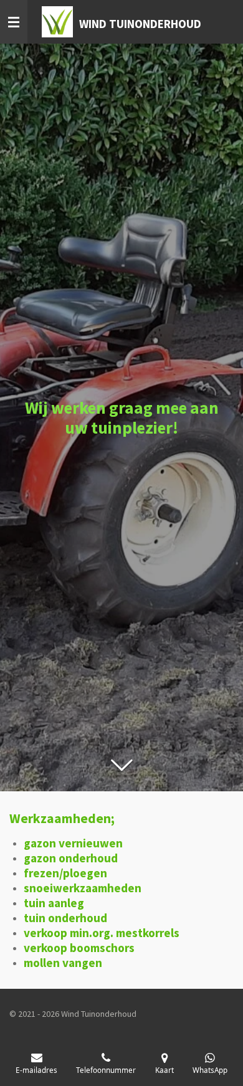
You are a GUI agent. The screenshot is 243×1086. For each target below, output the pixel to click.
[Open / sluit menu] (13, 22)
